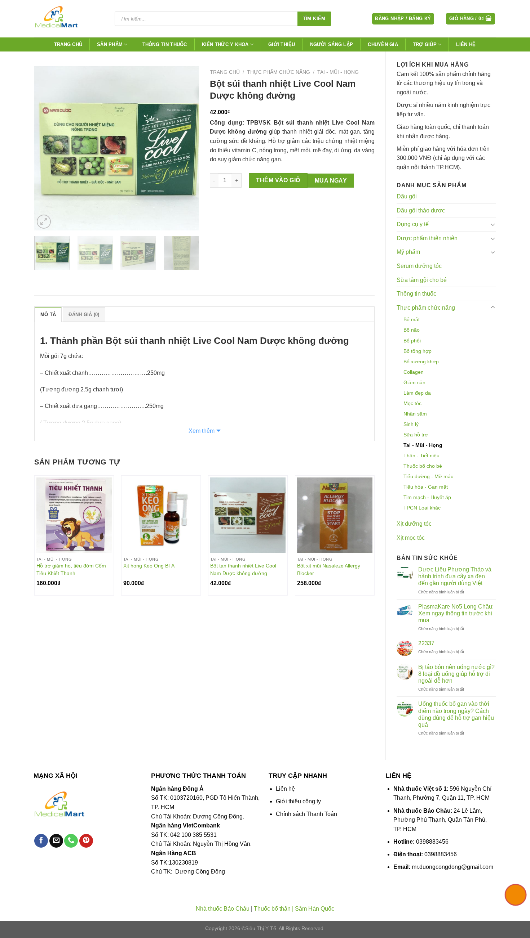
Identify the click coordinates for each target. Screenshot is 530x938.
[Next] (186, 148)
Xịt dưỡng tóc (414, 524)
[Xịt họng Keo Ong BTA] (161, 515)
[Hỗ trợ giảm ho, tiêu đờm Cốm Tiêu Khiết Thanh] (74, 515)
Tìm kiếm (314, 18)
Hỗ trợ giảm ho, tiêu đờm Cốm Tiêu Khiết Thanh (71, 569)
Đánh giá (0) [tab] (84, 314)
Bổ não (411, 330)
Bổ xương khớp (421, 361)
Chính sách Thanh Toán (306, 814)
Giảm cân (414, 382)
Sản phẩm (110, 44)
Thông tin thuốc (164, 44)
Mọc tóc (412, 403)
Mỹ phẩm (408, 252)
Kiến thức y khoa (225, 44)
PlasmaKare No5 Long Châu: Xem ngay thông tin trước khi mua (456, 613)
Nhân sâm (415, 414)
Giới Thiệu (281, 44)
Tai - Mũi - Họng (422, 445)
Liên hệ (466, 44)
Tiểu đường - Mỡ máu (428, 476)
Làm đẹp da (417, 393)
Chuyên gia (383, 44)
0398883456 (432, 842)
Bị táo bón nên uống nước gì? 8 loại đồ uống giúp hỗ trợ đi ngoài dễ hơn (456, 674)
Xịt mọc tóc (411, 538)
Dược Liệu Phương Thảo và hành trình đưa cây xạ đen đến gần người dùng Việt (454, 576)
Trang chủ (68, 44)
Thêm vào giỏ (278, 180)
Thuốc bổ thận (272, 909)
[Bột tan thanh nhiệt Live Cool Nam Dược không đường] (248, 515)
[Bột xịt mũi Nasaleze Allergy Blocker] (334, 515)
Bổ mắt (411, 319)
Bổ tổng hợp (417, 351)
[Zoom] (44, 222)
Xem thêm (202, 431)
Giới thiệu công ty (298, 801)
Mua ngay (331, 181)
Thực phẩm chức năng (426, 308)
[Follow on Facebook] (41, 841)
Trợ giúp (425, 44)
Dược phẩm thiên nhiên (427, 238)
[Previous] (46, 148)
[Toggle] (493, 224)
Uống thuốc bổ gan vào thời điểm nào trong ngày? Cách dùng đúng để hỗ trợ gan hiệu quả (456, 714)
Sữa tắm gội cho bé (422, 280)
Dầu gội (407, 196)
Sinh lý (411, 424)
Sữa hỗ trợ (415, 434)
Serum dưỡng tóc (419, 266)
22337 (426, 643)
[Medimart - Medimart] (68, 18)
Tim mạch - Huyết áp (427, 497)
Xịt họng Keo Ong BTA (149, 566)
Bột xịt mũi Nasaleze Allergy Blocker (328, 569)
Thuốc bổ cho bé (422, 466)
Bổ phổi (412, 341)
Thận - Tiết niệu (421, 455)
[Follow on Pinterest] (86, 841)
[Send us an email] (56, 841)
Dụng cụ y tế (413, 224)
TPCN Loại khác (422, 508)
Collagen (413, 372)
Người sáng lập (331, 44)
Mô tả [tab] (48, 314)
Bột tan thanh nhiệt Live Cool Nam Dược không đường (243, 569)
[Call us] (71, 841)
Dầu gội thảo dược (421, 210)
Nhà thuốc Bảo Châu (222, 909)
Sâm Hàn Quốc (314, 909)
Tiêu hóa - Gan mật (425, 487)
